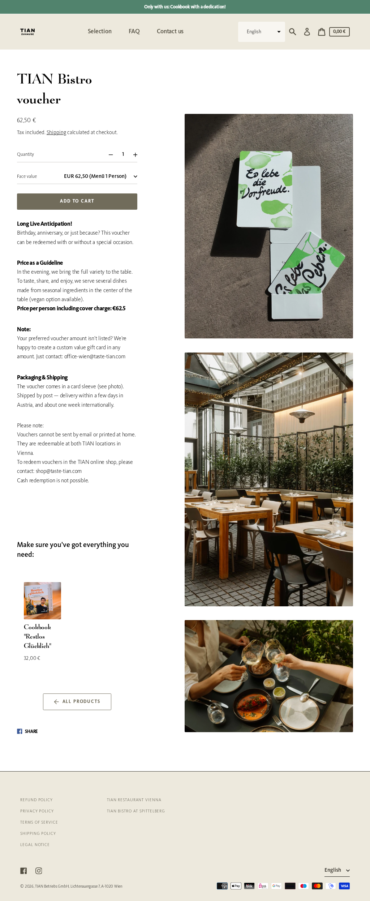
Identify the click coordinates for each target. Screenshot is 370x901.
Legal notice (35, 845)
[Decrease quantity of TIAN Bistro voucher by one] (108, 154)
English (333, 870)
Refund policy (36, 800)
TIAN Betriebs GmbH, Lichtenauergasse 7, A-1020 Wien (78, 886)
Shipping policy (38, 834)
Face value (27, 176)
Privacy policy (37, 811)
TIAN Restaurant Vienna (134, 800)
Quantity (25, 154)
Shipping (56, 133)
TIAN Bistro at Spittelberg (136, 811)
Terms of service (39, 822)
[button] (261, 32)
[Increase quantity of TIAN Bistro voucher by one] (138, 154)
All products (81, 702)
